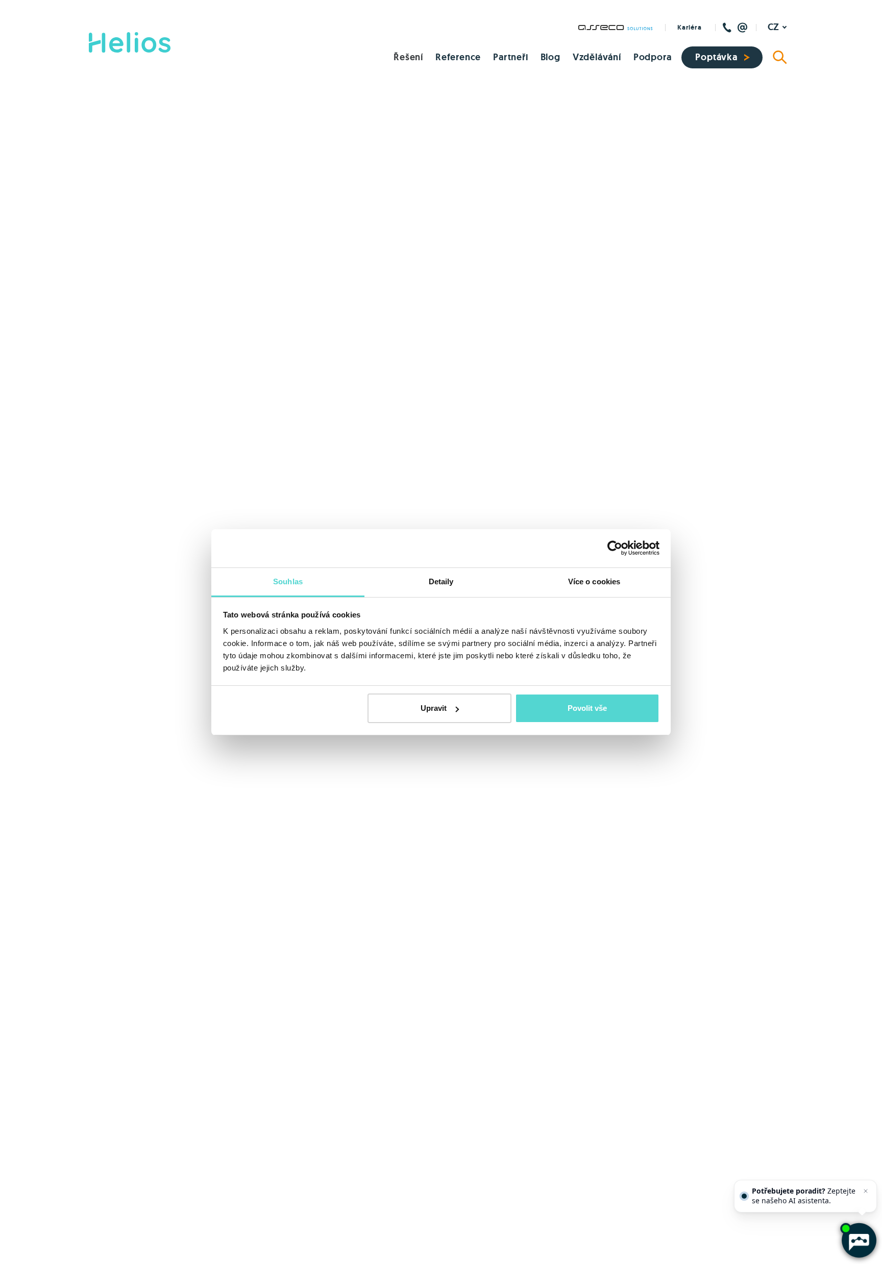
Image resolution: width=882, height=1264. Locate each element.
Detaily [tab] (441, 581)
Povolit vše (587, 708)
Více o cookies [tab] (594, 581)
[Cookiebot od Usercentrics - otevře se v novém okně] (614, 548)
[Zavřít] (865, 1191)
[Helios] (129, 42)
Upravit (434, 708)
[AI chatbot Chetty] (859, 1241)
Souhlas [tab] (288, 581)
